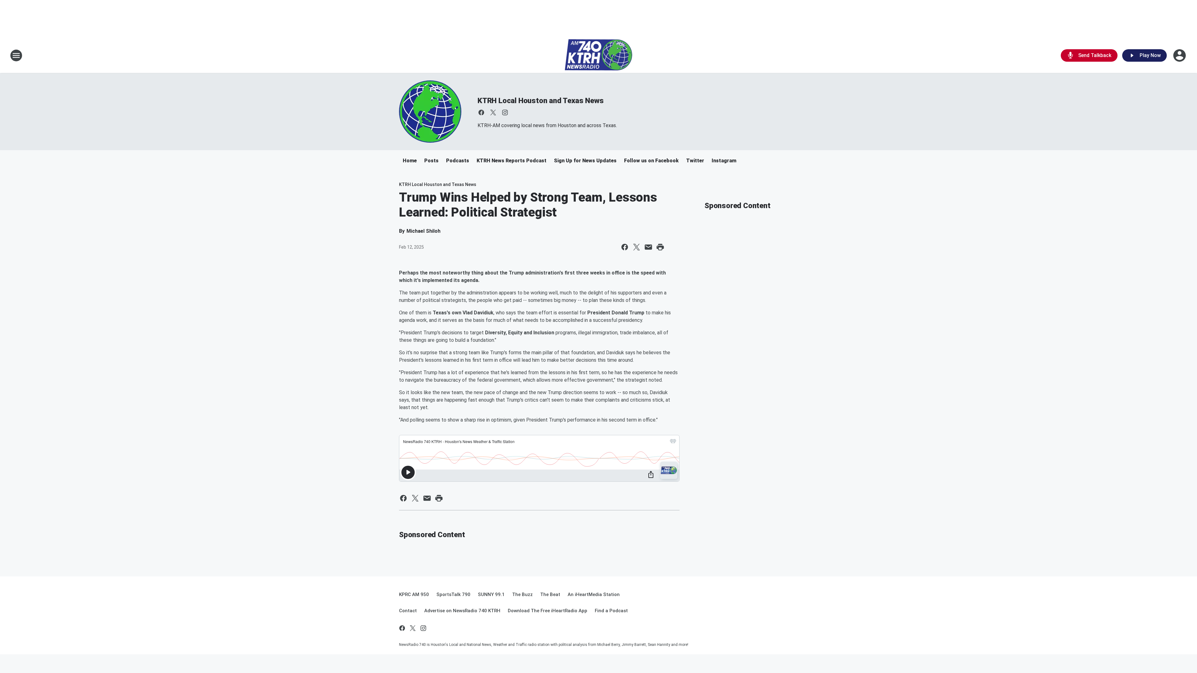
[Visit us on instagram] (505, 112)
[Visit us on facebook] (481, 112)
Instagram (724, 161)
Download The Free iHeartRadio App (547, 610)
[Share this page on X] (636, 247)
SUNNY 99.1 (491, 594)
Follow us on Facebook (651, 161)
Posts (431, 161)
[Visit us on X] (493, 112)
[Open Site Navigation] (16, 55)
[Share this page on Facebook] (624, 247)
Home (410, 161)
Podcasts (457, 161)
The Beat (550, 594)
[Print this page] (660, 247)
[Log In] (1180, 55)
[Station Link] (598, 55)
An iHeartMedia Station (594, 594)
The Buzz (522, 594)
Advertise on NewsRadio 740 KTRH (462, 610)
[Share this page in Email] (648, 247)
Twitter (695, 161)
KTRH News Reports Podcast (511, 161)
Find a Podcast (611, 610)
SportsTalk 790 (453, 594)
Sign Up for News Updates (585, 161)
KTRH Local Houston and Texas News (540, 100)
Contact (408, 610)
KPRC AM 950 (414, 594)
